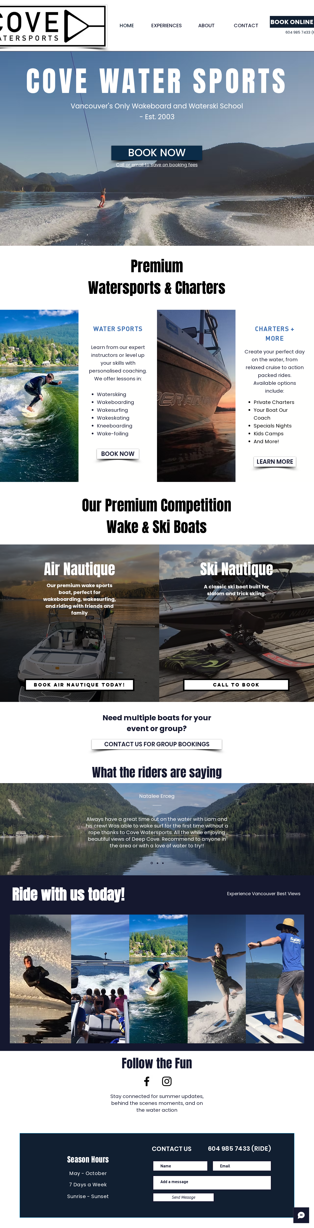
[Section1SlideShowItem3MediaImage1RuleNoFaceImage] (163, 863)
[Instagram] (166, 1081)
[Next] (287, 829)
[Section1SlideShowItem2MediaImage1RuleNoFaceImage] (157, 863)
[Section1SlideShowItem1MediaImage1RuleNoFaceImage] (151, 863)
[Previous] (26, 829)
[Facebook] (146, 1081)
